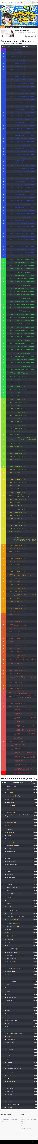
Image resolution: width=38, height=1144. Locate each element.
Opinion (23, 1126)
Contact (23, 1123)
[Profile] (29, 36)
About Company (5, 1117)
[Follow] (35, 36)
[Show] (32, 36)
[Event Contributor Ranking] (25, 36)
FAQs (22, 1117)
